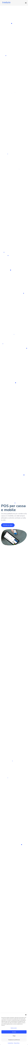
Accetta (14, 1032)
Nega (14, 1036)
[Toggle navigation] (22, 3)
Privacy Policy (16, 1043)
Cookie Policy (10, 1043)
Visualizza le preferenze (14, 1039)
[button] (26, 1015)
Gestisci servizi (14, 1027)
